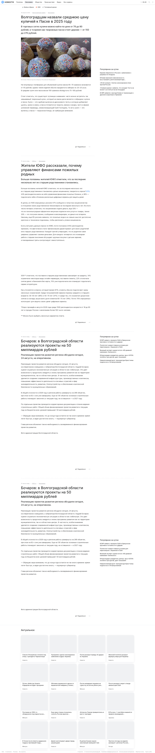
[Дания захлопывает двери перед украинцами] (63, 734)
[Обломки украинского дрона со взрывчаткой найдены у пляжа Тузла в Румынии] (63, 677)
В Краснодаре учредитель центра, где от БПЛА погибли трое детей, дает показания (116, 356)
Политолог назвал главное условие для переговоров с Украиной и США (114, 346)
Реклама (15, 751)
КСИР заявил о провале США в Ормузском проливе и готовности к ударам (115, 341)
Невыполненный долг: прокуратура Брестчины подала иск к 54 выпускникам (116, 361)
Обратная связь (140, 751)
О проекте (80, 751)
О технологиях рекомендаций (92, 751)
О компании (8, 751)
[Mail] (2, 2)
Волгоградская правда (38, 12)
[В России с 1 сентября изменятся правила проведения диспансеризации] (120, 706)
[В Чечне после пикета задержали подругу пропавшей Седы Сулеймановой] (34, 734)
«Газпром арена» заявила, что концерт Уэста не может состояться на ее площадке (117, 89)
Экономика (51, 12)
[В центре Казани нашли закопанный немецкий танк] (91, 734)
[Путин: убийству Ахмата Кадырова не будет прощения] (34, 677)
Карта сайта (148, 751)
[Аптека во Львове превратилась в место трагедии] (91, 706)
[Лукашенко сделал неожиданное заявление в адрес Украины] (63, 648)
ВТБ (88, 191)
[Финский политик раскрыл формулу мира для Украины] (120, 648)
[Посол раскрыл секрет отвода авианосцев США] (120, 677)
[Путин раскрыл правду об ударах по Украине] (91, 648)
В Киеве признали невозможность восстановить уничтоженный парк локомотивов (112, 79)
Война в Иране (29, 7)
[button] (56, 57)
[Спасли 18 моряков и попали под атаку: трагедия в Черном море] (34, 648)
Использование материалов (126, 751)
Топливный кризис (50, 7)
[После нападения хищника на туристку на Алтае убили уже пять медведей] (91, 677)
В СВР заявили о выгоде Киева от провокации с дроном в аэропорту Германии (117, 94)
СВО (39, 7)
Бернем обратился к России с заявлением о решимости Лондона (115, 73)
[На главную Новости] (9, 2)
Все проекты (22, 751)
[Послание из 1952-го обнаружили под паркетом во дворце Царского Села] (34, 706)
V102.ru (34, 161)
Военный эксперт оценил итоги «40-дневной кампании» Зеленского (116, 351)
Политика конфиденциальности (109, 751)
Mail (3, 751)
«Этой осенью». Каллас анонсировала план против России (115, 84)
